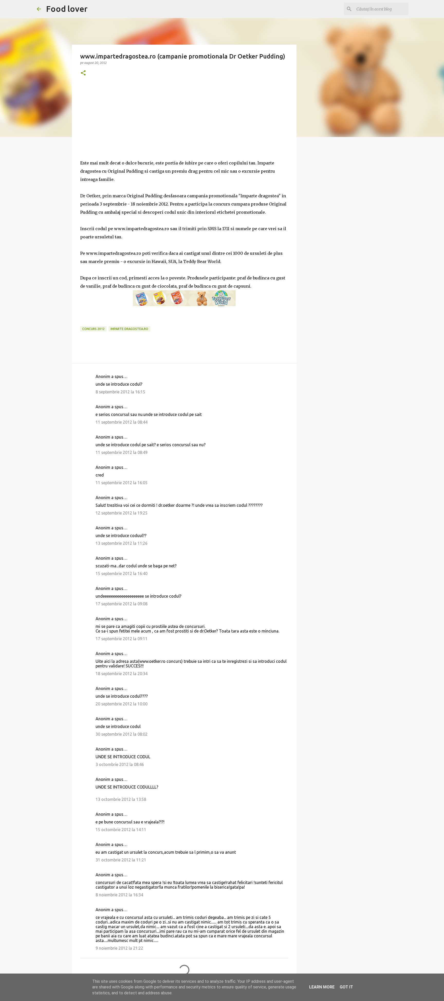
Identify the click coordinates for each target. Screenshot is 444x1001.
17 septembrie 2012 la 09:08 (121, 603)
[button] (83, 73)
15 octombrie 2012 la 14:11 (121, 829)
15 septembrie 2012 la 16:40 (121, 573)
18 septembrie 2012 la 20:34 (121, 673)
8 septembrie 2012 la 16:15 (120, 392)
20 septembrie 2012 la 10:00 (121, 704)
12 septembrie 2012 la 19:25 (121, 513)
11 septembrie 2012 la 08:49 (121, 452)
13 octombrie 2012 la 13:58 (121, 799)
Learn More (322, 987)
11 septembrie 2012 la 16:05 (121, 482)
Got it (346, 987)
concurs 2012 (93, 329)
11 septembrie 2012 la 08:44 (121, 422)
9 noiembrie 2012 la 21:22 (119, 948)
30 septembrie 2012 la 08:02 (121, 734)
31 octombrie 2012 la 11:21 (121, 860)
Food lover (67, 8)
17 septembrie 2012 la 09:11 (121, 638)
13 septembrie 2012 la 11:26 (121, 543)
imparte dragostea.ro (129, 329)
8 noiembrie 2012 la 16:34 (119, 894)
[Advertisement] (184, 123)
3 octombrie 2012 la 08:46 (120, 764)
